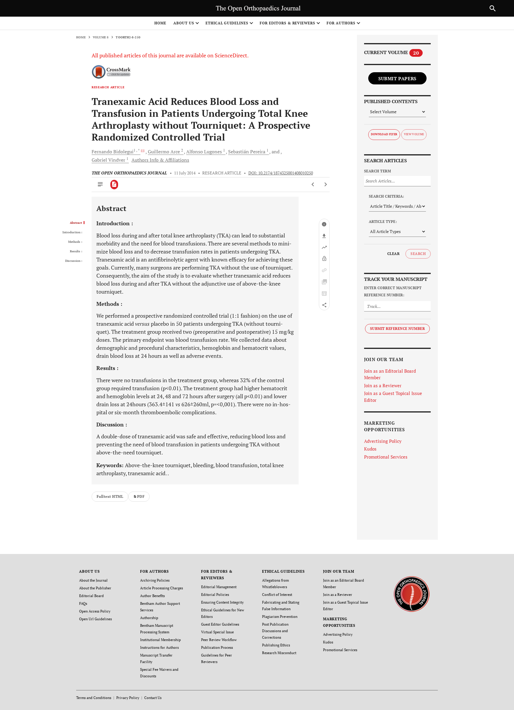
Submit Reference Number (397, 328)
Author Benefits (152, 595)
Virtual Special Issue (217, 632)
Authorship (149, 617)
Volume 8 (101, 37)
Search (418, 253)
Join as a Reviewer (383, 385)
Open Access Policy (94, 611)
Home (160, 23)
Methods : (75, 242)
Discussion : (73, 261)
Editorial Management (218, 587)
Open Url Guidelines (95, 619)
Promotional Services (386, 457)
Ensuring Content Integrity (222, 602)
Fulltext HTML (110, 496)
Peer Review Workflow (219, 639)
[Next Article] (326, 184)
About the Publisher (95, 588)
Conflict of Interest (277, 594)
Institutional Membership (160, 639)
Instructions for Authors (159, 647)
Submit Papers (397, 78)
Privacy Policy (127, 697)
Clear (393, 253)
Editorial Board (91, 595)
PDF (141, 496)
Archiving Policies (155, 580)
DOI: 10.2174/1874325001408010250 (280, 173)
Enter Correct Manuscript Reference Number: (393, 291)
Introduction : (72, 232)
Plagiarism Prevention (279, 616)
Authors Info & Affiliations (160, 160)
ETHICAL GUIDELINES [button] (227, 23)
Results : (76, 251)
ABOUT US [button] (183, 23)
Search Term (377, 171)
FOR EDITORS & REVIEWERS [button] (287, 23)
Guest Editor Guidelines (220, 624)
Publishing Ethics (276, 645)
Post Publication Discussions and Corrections (275, 631)
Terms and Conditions (93, 697)
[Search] (492, 8)
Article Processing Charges (161, 588)
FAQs (83, 603)
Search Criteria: (386, 196)
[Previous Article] (313, 184)
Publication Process (217, 647)
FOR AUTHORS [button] (341, 23)
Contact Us (153, 697)
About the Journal (93, 580)
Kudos (370, 449)
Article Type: (383, 221)
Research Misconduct (279, 653)
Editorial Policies (215, 594)
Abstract (76, 223)
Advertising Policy (383, 441)
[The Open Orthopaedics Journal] (411, 593)
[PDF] (114, 184)
